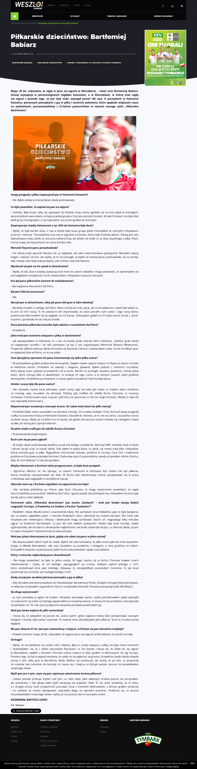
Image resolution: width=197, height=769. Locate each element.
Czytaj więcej (172, 766)
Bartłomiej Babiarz (22, 63)
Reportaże (37, 16)
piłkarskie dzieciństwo (49, 63)
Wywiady (75, 16)
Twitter (172, 6)
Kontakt (87, 5)
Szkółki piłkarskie (163, 16)
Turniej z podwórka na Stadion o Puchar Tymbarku (94, 63)
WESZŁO (51, 5)
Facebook (163, 6)
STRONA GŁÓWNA (14, 16)
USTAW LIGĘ (64, 5)
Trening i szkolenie (117, 16)
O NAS (77, 5)
